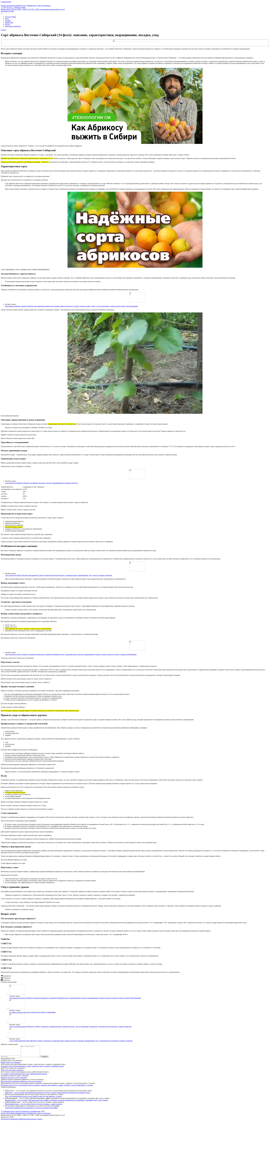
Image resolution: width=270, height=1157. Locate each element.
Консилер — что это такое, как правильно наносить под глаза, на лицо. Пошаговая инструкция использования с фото (47, 1092)
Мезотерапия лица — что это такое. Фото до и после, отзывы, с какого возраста (33, 1104)
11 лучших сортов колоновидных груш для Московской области (24, 1074)
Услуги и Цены (10, 17)
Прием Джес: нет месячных (11, 1062)
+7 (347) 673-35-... (13, 7)
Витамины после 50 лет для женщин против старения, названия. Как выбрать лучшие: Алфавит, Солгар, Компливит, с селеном (47, 1085)
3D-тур (7, 24)
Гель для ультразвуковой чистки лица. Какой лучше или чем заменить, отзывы (33, 1096)
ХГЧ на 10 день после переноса (12, 1070)
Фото (7, 19)
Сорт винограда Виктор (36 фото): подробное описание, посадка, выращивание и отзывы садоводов (41, 483)
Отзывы (8, 20)
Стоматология (6, 2)
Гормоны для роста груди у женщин (14, 1077)
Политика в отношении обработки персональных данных (22, 1119)
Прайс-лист (9, 22)
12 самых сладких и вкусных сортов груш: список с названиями (32, 1012)
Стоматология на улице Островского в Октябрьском (21, 1111)
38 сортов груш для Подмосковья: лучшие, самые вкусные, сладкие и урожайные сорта (32, 1066)
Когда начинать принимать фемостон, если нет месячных (21, 1081)
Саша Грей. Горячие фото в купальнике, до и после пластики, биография (31, 1108)
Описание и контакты (13, 26)
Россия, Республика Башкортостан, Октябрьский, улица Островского (26, 5)
